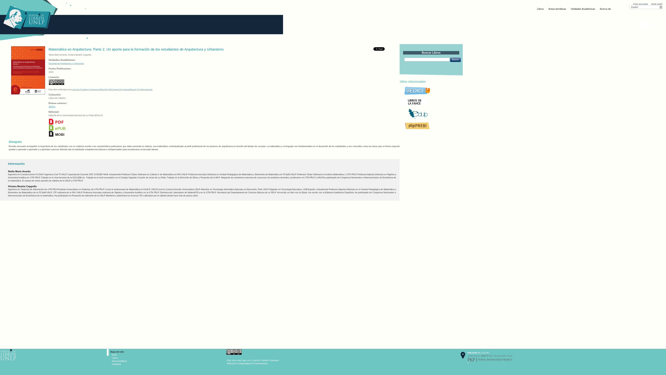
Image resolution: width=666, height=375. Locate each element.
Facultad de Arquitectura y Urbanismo (66, 63)
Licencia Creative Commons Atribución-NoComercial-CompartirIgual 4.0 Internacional (111, 89)
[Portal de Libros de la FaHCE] (426, 102)
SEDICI (52, 107)
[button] (455, 59)
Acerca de (605, 8)
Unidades (116, 364)
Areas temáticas (557, 8)
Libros (540, 8)
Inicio (114, 355)
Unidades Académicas (583, 8)
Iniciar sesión (656, 4)
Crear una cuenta (640, 4)
